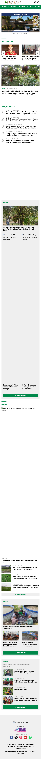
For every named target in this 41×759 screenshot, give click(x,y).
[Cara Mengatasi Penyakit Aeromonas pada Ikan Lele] (30, 636)
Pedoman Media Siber (25, 746)
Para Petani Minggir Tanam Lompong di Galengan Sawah (19, 561)
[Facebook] (11, 737)
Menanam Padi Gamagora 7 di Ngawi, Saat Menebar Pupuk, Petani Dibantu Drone (26, 586)
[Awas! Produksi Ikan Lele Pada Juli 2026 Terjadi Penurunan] (11, 636)
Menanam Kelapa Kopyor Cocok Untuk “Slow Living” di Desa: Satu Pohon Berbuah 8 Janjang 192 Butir (19, 229)
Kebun (3, 88)
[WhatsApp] (30, 737)
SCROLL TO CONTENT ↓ (20, 33)
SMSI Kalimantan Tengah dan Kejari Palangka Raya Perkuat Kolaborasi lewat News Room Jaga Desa (31, 58)
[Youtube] (25, 737)
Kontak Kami (30, 744)
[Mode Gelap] (35, 2)
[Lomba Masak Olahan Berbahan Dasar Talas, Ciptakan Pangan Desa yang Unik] (8, 700)
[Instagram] (20, 737)
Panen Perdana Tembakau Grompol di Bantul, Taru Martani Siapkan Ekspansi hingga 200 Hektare (22, 113)
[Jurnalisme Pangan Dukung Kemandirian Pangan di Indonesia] (8, 672)
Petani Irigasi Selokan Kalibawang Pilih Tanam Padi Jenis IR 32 (25, 568)
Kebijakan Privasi (21, 749)
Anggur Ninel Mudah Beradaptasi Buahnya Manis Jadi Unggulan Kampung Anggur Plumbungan (19, 93)
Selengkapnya (20, 395)
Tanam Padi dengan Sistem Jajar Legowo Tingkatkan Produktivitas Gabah (25, 577)
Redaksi (21, 744)
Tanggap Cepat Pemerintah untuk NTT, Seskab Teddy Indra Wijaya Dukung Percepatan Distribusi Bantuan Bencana (20, 141)
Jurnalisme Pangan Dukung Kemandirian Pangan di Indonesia (24, 672)
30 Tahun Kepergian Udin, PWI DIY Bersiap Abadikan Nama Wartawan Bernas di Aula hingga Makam (9, 58)
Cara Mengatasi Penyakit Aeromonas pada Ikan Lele (29, 644)
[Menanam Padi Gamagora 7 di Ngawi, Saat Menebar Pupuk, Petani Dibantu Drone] (6, 587)
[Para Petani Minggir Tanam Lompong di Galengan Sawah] (20, 482)
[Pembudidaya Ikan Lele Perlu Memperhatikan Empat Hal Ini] (20, 615)
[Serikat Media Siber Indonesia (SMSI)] (20, 730)
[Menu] (2, 2)
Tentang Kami (11, 744)
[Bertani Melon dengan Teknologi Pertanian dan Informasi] (30, 308)
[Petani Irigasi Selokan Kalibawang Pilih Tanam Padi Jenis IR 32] (6, 569)
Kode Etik (11, 746)
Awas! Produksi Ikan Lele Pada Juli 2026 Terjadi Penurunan (10, 644)
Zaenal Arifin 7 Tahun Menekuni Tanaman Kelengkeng (10, 387)
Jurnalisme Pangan (21, 689)
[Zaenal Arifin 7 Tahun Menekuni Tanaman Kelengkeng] (11, 308)
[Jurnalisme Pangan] (8, 691)
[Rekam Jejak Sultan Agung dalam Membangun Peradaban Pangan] (8, 682)
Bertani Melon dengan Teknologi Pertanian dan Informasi (29, 387)
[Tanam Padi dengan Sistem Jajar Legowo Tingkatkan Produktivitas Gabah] (6, 578)
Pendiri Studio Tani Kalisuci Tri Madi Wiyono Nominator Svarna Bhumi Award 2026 (21, 134)
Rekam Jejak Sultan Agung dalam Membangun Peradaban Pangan (25, 681)
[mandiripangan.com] (13, 2)
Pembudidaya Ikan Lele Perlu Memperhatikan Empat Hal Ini (19, 627)
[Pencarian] (38, 2)
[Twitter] (16, 737)
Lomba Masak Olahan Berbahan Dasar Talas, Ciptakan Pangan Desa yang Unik (25, 699)
